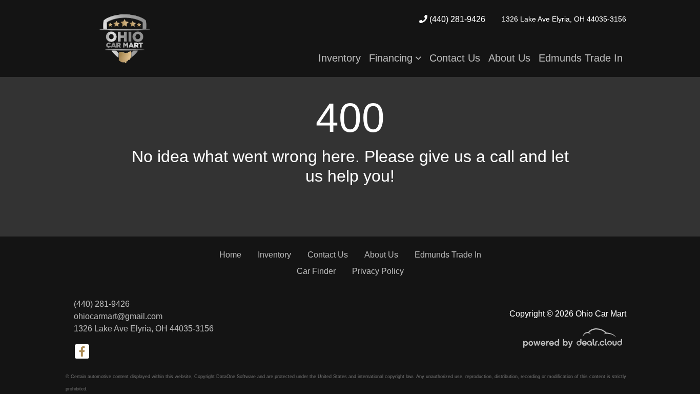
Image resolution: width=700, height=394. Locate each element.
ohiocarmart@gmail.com (118, 316)
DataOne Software (236, 376)
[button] (395, 58)
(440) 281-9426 (456, 19)
